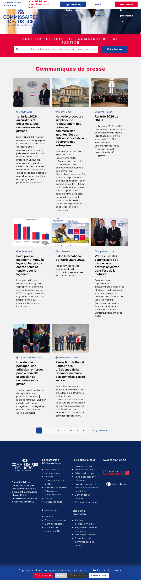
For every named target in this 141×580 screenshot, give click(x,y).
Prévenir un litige (84, 466)
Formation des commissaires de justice (85, 542)
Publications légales (56, 487)
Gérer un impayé (84, 473)
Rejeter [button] (61, 575)
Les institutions (52, 473)
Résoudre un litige (85, 469)
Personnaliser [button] (99, 575)
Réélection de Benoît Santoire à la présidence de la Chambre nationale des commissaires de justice (70, 371)
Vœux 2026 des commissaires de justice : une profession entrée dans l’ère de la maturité (107, 265)
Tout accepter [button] (43, 575)
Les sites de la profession (126, 5)
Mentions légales (54, 523)
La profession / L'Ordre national (73, 5)
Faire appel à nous (99, 5)
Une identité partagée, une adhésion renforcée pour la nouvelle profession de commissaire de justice (30, 373)
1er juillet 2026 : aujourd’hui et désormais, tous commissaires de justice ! (28, 124)
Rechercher (116, 49)
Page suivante (101, 430)
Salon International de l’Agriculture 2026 (70, 257)
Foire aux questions (55, 520)
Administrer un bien (86, 502)
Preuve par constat (85, 534)
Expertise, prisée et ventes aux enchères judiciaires (86, 487)
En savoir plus (78, 575)
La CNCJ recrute (53, 501)
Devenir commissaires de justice (54, 480)
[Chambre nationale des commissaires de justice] (20, 25)
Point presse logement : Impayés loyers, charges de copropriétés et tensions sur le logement (30, 265)
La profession (52, 469)
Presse (48, 498)
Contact (49, 516)
